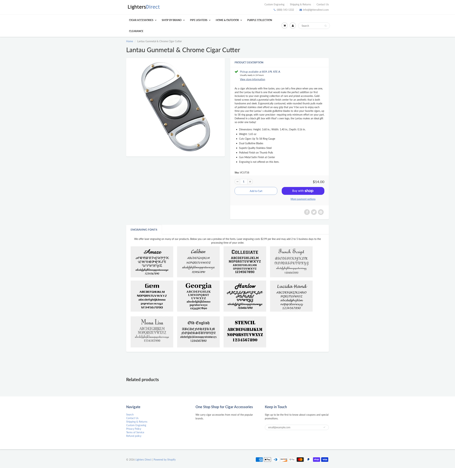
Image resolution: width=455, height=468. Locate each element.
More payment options (303, 199)
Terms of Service (135, 432)
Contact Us (323, 4)
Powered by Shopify (165, 459)
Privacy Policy (133, 428)
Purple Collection (259, 20)
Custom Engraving (274, 4)
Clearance (136, 31)
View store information (252, 79)
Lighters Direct (143, 459)
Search (130, 414)
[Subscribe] (324, 427)
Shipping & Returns (300, 4)
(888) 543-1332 (285, 9)
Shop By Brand (172, 20)
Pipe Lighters (198, 20)
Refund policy (133, 435)
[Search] (325, 26)
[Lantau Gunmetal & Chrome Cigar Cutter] (175, 106)
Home (129, 41)
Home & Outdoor (227, 20)
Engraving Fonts (144, 229)
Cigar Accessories (141, 20)
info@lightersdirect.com (316, 9)
